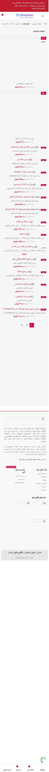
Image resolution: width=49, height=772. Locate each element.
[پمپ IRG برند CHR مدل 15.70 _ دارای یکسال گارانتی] (24, 247)
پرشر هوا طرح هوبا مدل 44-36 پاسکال (24, 201)
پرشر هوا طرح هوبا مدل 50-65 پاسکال (24, 213)
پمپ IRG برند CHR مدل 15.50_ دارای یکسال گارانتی (24, 225)
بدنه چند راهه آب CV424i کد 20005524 (24, 176)
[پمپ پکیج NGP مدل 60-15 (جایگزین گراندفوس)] (24, 271)
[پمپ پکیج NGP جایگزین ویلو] (24, 259)
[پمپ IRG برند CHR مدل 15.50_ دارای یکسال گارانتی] (24, 222)
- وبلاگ (44, 480)
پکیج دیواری (36, 23)
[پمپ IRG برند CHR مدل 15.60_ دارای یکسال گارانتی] (24, 234)
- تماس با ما (43, 490)
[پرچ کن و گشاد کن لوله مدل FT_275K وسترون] (24, 184)
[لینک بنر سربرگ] (24, 6)
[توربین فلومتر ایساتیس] (24, 284)
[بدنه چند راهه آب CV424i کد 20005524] (24, 172)
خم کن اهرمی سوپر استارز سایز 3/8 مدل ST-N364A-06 (24, 313)
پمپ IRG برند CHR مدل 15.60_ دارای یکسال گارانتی (24, 238)
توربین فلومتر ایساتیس (24, 288)
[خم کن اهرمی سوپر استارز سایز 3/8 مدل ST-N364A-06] (24, 309)
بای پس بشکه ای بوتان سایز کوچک (24, 163)
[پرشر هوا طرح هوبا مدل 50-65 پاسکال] (24, 209)
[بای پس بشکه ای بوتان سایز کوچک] (24, 159)
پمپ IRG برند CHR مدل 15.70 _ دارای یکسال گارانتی (24, 250)
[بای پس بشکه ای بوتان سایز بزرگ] (24, 147)
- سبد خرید (21, 479)
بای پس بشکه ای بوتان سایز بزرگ (24, 151)
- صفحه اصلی (42, 473)
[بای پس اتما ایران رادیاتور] (24, 113)
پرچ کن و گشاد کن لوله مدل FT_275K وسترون (24, 188)
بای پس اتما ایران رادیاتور (24, 138)
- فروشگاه (44, 477)
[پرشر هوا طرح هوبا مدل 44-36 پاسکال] (24, 197)
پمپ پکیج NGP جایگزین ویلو (24, 263)
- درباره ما (44, 486)
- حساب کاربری (20, 476)
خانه (45, 23)
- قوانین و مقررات (41, 483)
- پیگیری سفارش (20, 482)
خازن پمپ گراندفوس (24, 300)
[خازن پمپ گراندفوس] (24, 296)
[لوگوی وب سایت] (24, 15)
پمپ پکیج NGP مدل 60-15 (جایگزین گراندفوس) (24, 275)
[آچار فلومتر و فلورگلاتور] (24, 58)
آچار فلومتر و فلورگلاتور (24, 83)
